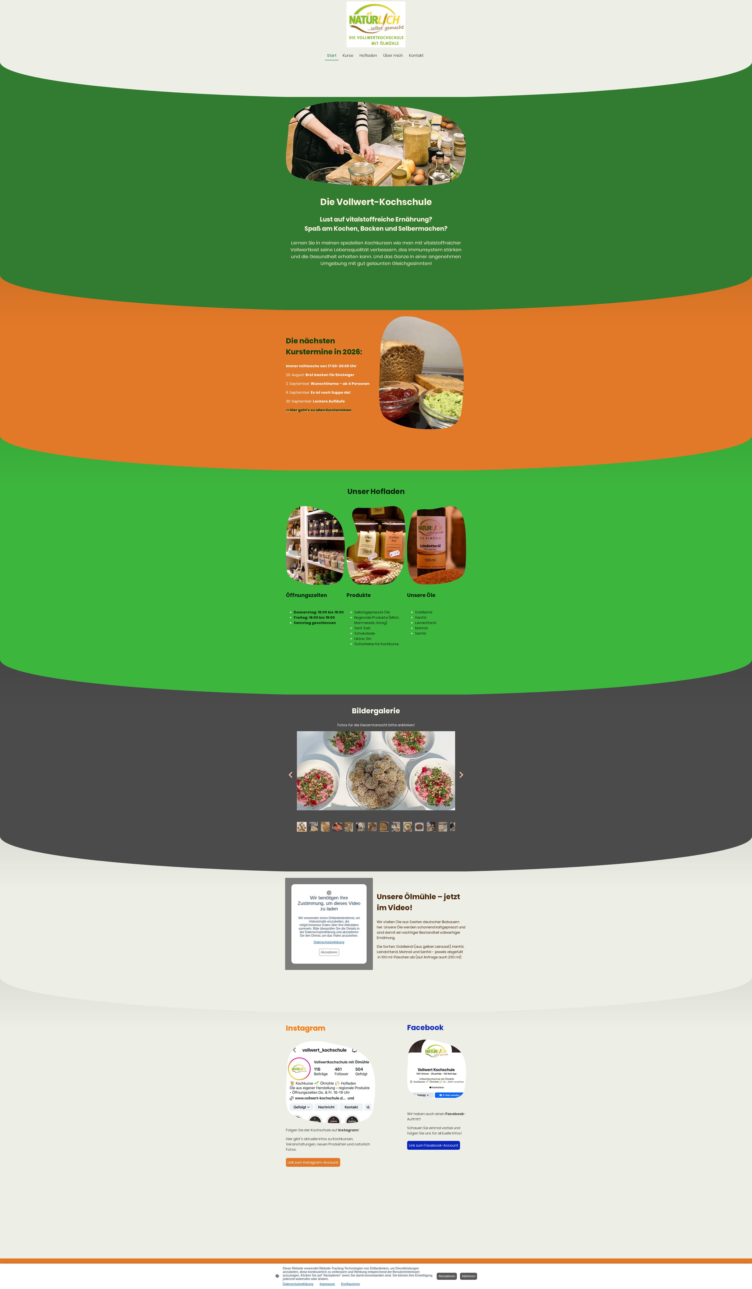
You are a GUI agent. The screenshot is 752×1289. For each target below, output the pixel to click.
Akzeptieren (329, 952)
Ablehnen (468, 1276)
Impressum (327, 1284)
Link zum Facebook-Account (433, 1145)
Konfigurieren (350, 1284)
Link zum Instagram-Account (313, 1162)
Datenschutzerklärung (329, 942)
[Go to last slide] (291, 775)
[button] (302, 827)
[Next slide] (461, 775)
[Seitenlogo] (375, 24)
